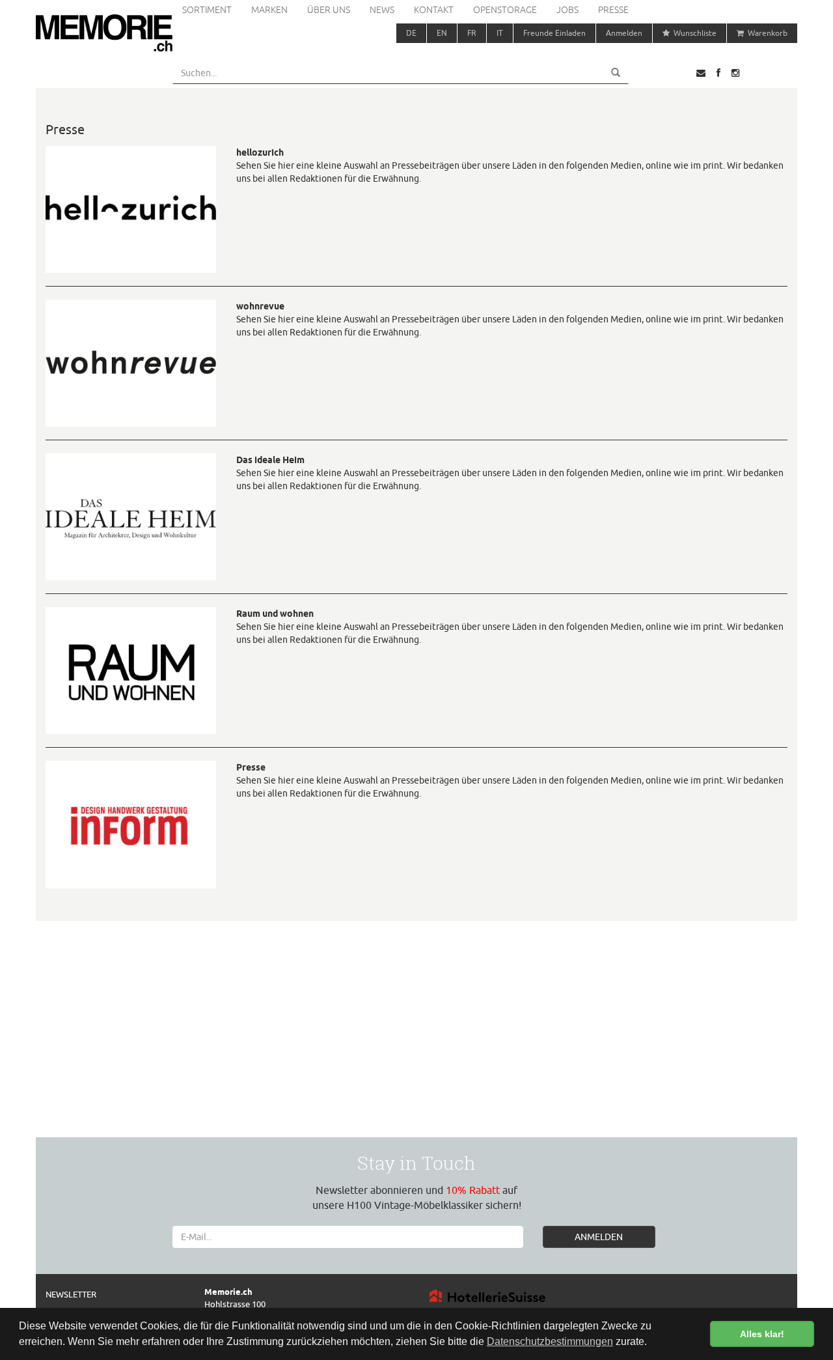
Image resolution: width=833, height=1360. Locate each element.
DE (411, 33)
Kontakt (434, 10)
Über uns (328, 10)
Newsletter (71, 1294)
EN (442, 33)
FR (471, 33)
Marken (269, 10)
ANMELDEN (599, 1237)
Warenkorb (765, 33)
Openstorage (505, 10)
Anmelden (624, 33)
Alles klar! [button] (762, 1334)
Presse (613, 10)
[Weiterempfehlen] (701, 73)
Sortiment (207, 10)
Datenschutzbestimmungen (550, 1341)
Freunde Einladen (554, 33)
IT (500, 33)
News (382, 10)
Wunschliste (693, 33)
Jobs (567, 10)
